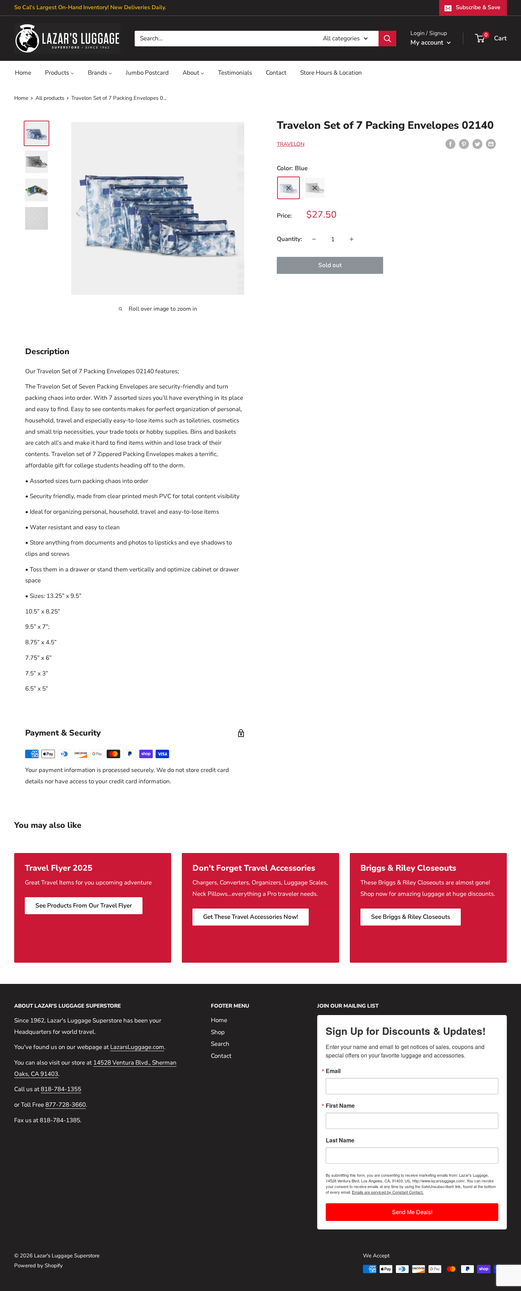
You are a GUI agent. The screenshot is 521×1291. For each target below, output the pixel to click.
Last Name (340, 1140)
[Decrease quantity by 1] (314, 239)
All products (49, 98)
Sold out (330, 265)
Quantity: (289, 239)
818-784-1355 (61, 1089)
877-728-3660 (65, 1105)
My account (427, 42)
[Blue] (288, 188)
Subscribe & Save (478, 7)
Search (220, 1044)
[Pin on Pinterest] (464, 143)
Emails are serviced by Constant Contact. (388, 1192)
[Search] (387, 38)
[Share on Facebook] (450, 143)
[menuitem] (23, 73)
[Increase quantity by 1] (351, 239)
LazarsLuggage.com (137, 1047)
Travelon (290, 144)
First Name (340, 1105)
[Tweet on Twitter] (477, 143)
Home (21, 98)
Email (333, 1071)
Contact (221, 1056)
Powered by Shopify (38, 1265)
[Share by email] (491, 143)
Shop (218, 1032)
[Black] (314, 188)
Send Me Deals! (412, 1212)
